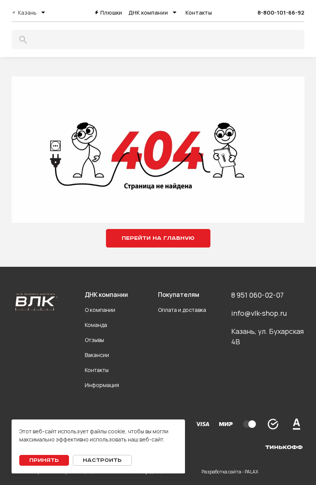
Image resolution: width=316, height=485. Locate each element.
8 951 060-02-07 (257, 295)
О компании (100, 309)
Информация (102, 385)
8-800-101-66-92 (280, 12)
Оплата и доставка (182, 309)
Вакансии (97, 355)
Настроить (102, 460)
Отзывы (94, 340)
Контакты (198, 12)
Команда (96, 324)
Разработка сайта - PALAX (230, 471)
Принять (44, 460)
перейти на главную (158, 238)
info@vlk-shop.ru (259, 313)
